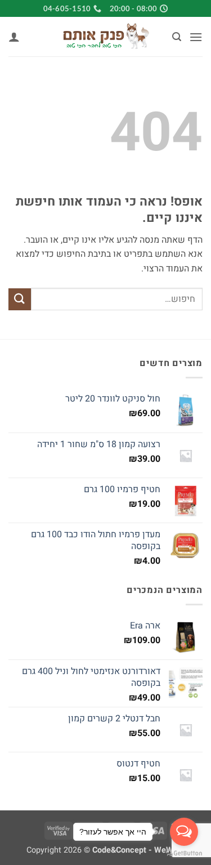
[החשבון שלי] (14, 36)
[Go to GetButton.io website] (184, 853)
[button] (196, 37)
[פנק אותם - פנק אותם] (105, 36)
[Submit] (19, 299)
